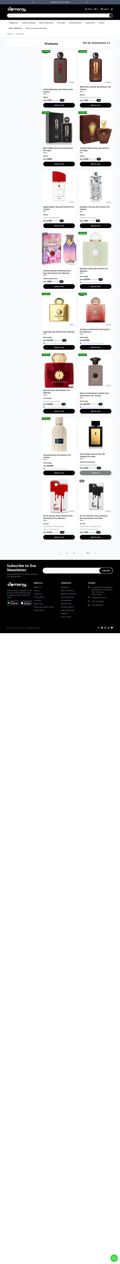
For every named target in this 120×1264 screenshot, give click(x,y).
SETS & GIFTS (66, 617)
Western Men (66, 604)
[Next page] (95, 553)
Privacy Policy (39, 597)
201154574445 (97, 605)
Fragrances (13, 23)
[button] (112, 9)
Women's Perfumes (68, 594)
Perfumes (64, 587)
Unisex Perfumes (67, 597)
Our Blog (37, 600)
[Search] (111, 15)
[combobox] (55, 15)
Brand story (38, 604)
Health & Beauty (29, 23)
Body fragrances (67, 610)
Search (36, 590)
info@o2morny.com (99, 597)
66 (88, 553)
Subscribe (106, 570)
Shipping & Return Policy (44, 607)
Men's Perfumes (67, 590)
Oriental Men (66, 600)
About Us (37, 587)
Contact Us (38, 594)
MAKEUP (64, 613)
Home (9, 34)
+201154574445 (98, 601)
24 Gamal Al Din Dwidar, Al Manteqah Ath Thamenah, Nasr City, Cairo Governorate (102, 590)
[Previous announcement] (32, 2)
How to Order (39, 610)
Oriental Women (67, 607)
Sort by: (87, 43)
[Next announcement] (87, 2)
